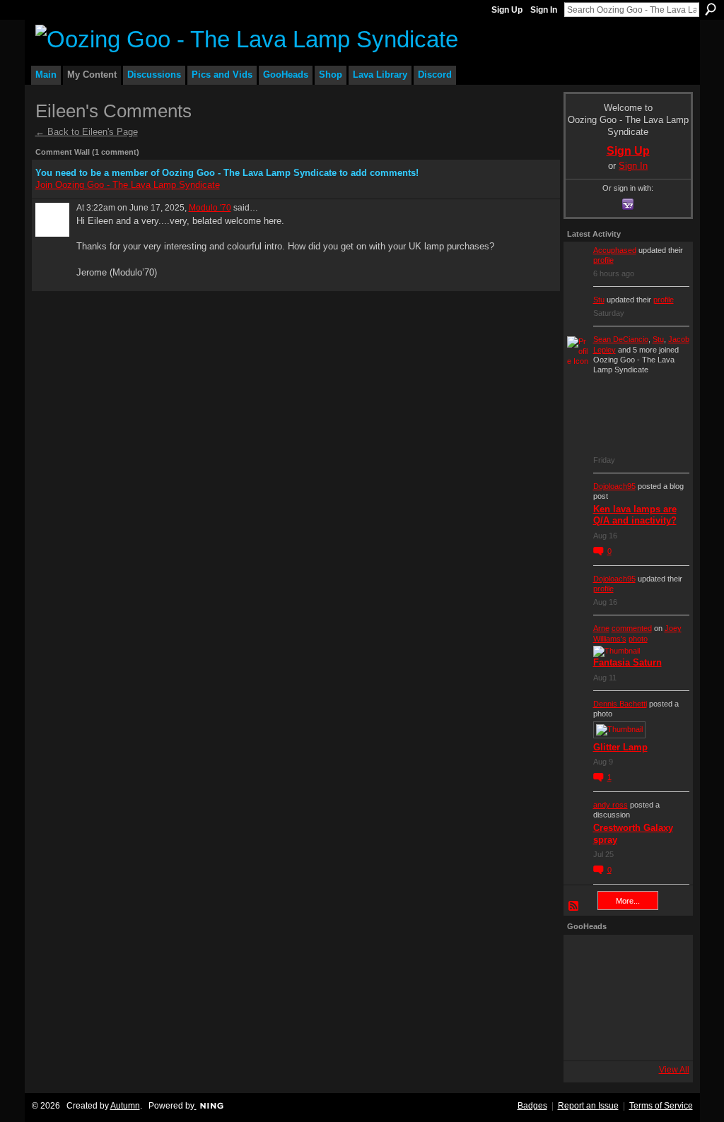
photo (638, 638)
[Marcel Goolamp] (666, 1037)
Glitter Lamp (620, 747)
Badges (532, 1106)
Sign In (543, 10)
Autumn (125, 1106)
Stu (599, 299)
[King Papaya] (587, 958)
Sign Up (506, 10)
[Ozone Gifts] (666, 958)
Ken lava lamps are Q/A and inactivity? (635, 515)
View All (674, 1070)
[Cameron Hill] (626, 958)
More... (628, 901)
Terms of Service (661, 1106)
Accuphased (614, 250)
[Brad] (666, 998)
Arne (601, 628)
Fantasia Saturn (627, 662)
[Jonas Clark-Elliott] (587, 998)
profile (603, 260)
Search (710, 9)
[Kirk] (626, 998)
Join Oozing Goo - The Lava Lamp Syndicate (127, 184)
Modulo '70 (210, 208)
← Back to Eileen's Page (86, 131)
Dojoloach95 (614, 486)
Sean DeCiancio (620, 339)
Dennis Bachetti (620, 703)
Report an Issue (588, 1106)
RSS (574, 906)
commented (632, 628)
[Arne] (626, 1037)
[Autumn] (587, 1037)
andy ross (610, 805)
